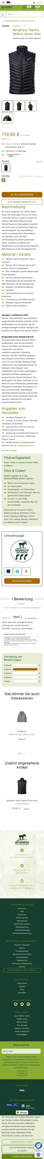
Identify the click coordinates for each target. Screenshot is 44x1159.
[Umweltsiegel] (22, 551)
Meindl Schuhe (22, 1022)
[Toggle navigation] (3, 14)
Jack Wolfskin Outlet (22, 1016)
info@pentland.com (25, 445)
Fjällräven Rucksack (22, 1028)
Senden (22, 1073)
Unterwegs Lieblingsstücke (22, 963)
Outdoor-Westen (27, 21)
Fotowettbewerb (22, 957)
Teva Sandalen (22, 1025)
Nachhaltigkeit (22, 1034)
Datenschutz (22, 1068)
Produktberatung (22, 951)
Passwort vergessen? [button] (22, 945)
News (22, 989)
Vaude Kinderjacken (22, 1031)
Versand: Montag (12, 144)
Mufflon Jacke (22, 1019)
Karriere (22, 986)
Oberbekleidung (12, 21)
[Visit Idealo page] (12, 1105)
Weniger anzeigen (9, 450)
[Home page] (2, 21)
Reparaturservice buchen (22, 954)
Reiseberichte (22, 960)
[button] (22, 1141)
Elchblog (22, 967)
